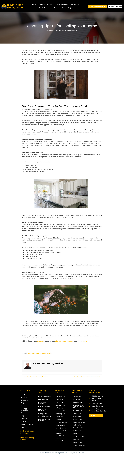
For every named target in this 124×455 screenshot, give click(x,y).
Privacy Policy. (72, 453)
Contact (24, 419)
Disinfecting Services (42, 410)
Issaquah (40, 341)
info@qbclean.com (97, 406)
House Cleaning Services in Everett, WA (79, 406)
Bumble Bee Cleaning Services (66, 30)
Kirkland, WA (77, 414)
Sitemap (24, 427)
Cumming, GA (60, 414)
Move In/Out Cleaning (42, 403)
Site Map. (81, 453)
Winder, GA (59, 441)
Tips (50, 353)
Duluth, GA (59, 419)
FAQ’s (70, 8)
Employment (25, 413)
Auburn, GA (59, 402)
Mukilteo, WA (77, 425)
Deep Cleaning (43, 399)
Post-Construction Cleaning (44, 420)
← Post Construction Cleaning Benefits (35, 377)
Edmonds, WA (77, 402)
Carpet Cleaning (44, 406)
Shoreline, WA (77, 442)
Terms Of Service (27, 424)
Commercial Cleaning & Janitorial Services (44, 415)
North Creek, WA (78, 428)
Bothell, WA (76, 399)
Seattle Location (44, 8)
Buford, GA (59, 408)
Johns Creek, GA (61, 428)
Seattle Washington (41, 353)
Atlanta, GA (59, 399)
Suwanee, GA (60, 438)
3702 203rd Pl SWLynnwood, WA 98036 (97, 398)
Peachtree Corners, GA (60, 434)
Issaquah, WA (77, 411)
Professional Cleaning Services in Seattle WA (62, 5)
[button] (78, 4)
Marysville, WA (77, 419)
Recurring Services (44, 397)
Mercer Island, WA (79, 422)
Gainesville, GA (60, 425)
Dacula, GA (59, 417)
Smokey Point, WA (79, 445)
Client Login (25, 422)
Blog (22, 416)
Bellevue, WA (77, 397)
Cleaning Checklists (24, 409)
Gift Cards (24, 400)
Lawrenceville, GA (61, 431)
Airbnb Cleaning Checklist (64, 341)
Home (34, 5)
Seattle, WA (77, 439)
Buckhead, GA (60, 411)
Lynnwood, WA (78, 416)
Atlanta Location (59, 8)
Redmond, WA (77, 431)
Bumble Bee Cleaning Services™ (56, 453)
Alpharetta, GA (61, 397)
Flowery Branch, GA (62, 422)
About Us (42, 5)
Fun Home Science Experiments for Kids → (88, 377)
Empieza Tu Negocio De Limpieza (27, 432)
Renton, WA (76, 434)
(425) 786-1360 (96, 403)
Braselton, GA (60, 405)
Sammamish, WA (78, 436)
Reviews (24, 406)
